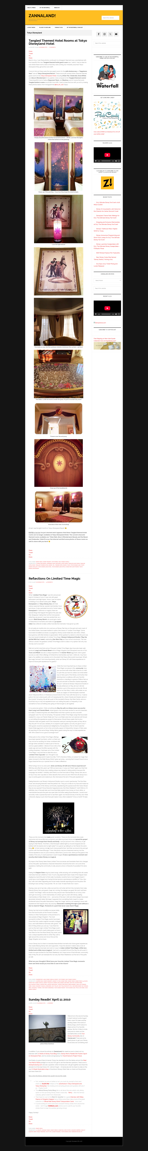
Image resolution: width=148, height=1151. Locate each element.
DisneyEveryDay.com (35, 1065)
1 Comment (50, 1003)
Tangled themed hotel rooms (44, 565)
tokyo (68, 565)
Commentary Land (41, 979)
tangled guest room (74, 563)
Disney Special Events (52, 979)
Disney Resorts (47, 561)
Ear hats (72, 982)
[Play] (96, 161)
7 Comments (52, 47)
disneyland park (64, 982)
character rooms (41, 563)
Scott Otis (45, 1084)
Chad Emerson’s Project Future (72, 1056)
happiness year (51, 563)
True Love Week (80, 987)
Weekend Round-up (76, 1131)
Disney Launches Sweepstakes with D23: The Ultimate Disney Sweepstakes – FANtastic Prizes (107, 246)
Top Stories (55, 561)
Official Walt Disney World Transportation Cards (59, 1101)
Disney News (39, 561)
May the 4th (55, 986)
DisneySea (61, 1130)
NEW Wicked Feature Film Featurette (108, 253)
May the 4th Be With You (65, 986)
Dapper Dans (39, 981)
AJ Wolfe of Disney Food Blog (47, 1053)
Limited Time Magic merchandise (67, 984)
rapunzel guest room (62, 563)
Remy (70, 1092)
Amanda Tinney (46, 1130)
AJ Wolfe (38, 1130)
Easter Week (78, 982)
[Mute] (116, 161)
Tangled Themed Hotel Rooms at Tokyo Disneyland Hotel (58, 42)
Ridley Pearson (41, 1131)
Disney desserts (48, 981)
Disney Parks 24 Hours (81, 981)
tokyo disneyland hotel (44, 566)
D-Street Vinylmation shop (40, 1069)
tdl (54, 565)
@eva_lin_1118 (59, 84)
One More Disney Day (78, 986)
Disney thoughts (48, 982)
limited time (43, 984)
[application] (107, 155)
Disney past (32, 982)
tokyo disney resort (59, 987)
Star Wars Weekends (48, 987)
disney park (64, 981)
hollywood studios (34, 984)
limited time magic (52, 984)
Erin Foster (67, 1130)
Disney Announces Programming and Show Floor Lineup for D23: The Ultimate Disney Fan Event (107, 238)
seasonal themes (37, 987)
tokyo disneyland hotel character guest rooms (65, 566)
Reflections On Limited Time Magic (54, 578)
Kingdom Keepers (76, 1130)
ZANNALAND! (42, 15)
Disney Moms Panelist (68, 1053)
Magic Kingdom (36, 986)
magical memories (46, 986)
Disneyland (56, 982)
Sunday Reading (56, 1131)
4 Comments (49, 582)
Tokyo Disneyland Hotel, (48, 76)
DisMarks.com (53, 1106)
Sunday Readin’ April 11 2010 (50, 999)
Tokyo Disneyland (76, 565)
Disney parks (71, 981)
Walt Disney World (63, 561)
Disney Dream (54, 1130)
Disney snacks (39, 982)
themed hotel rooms (61, 565)
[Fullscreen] (119, 161)
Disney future (57, 981)
